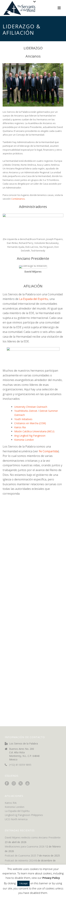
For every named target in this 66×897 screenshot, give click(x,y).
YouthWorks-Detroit (25, 410)
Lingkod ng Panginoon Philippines (24, 815)
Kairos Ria (20, 427)
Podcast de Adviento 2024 (20, 860)
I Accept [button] (23, 883)
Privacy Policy (51, 877)
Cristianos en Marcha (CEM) (30, 423)
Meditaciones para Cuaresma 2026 (25, 846)
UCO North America (16, 819)
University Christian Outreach (30, 406)
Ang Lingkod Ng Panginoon (29, 435)
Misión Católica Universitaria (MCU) (34, 431)
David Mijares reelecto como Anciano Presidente (33, 837)
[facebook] (7, 783)
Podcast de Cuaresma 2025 (20, 855)
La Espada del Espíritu (33, 299)
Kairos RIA (11, 802)
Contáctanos (18, 198)
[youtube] (27, 783)
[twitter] (20, 783)
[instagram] (14, 783)
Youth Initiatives (23, 419)
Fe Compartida (48, 451)
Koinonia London (24, 439)
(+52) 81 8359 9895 (20, 764)
